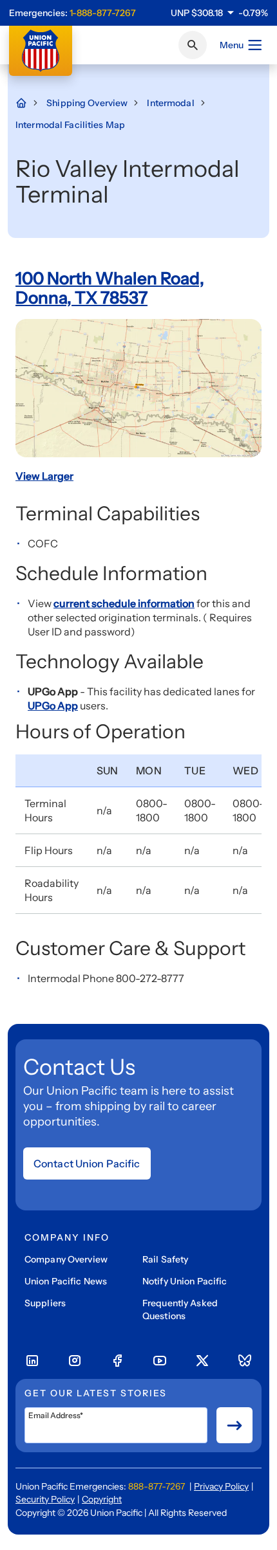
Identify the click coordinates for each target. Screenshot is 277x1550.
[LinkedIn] (32, 1361)
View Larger (44, 476)
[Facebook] (117, 1361)
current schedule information (124, 603)
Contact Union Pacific (86, 1163)
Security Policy (45, 1499)
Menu (232, 45)
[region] (219, 13)
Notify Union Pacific (184, 1281)
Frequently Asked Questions (180, 1309)
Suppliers (45, 1303)
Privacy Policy (221, 1486)
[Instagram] (74, 1361)
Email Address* (55, 1415)
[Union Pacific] (40, 51)
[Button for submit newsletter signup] (234, 1425)
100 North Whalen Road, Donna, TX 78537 (109, 288)
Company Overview (66, 1259)
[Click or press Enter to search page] (192, 45)
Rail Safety (165, 1259)
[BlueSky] (245, 1361)
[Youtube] (159, 1361)
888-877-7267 (156, 1486)
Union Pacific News (65, 1281)
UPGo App (53, 705)
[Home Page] (27, 103)
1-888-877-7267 (103, 13)
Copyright (102, 1499)
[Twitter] (202, 1361)
